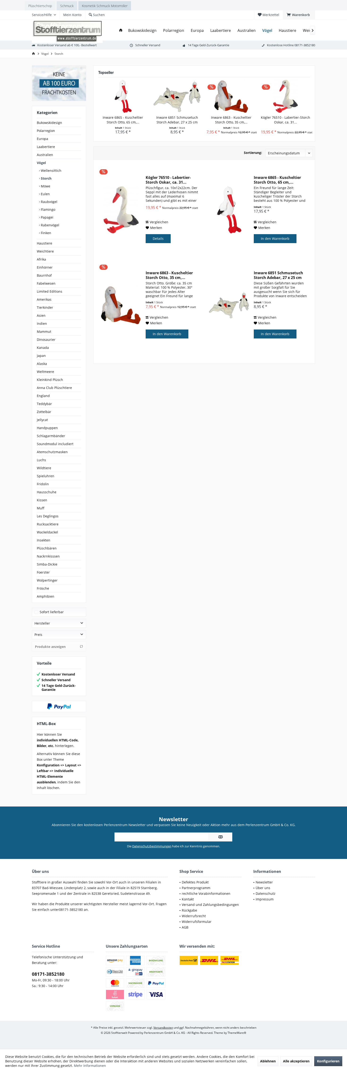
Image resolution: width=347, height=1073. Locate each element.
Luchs (41, 460)
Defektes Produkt (195, 882)
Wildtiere (44, 468)
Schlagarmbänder (51, 436)
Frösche (43, 588)
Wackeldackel (47, 532)
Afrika (41, 259)
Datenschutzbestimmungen (151, 846)
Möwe (45, 186)
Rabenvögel (49, 225)
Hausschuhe (46, 492)
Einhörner (45, 267)
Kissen (42, 500)
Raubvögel (48, 201)
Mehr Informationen (90, 1065)
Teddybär (44, 403)
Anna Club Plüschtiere (54, 387)
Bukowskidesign (49, 122)
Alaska (42, 363)
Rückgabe (189, 910)
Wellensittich (50, 170)
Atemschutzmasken (52, 452)
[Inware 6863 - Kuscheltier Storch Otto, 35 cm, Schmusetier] (231, 96)
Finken (45, 233)
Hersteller (42, 623)
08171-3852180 (48, 974)
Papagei (46, 217)
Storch (45, 178)
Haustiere (44, 243)
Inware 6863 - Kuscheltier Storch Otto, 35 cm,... (231, 119)
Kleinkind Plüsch (50, 379)
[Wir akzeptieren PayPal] (59, 706)
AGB (185, 927)
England (43, 395)
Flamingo (47, 209)
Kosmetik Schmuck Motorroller (104, 6)
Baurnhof (44, 275)
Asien (41, 315)
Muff (40, 508)
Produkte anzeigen (50, 646)
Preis (38, 634)
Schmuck (67, 6)
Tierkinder (45, 307)
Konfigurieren (328, 1061)
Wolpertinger (47, 580)
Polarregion (46, 130)
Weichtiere (45, 251)
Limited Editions (49, 291)
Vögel (41, 163)
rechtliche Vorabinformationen (206, 893)
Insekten (43, 540)
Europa (42, 138)
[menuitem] (299, 14)
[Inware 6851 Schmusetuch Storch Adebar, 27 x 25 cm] (177, 96)
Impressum (265, 899)
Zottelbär (44, 412)
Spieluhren (45, 476)
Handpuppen (47, 428)
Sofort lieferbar (52, 612)
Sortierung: (253, 152)
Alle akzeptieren (296, 1061)
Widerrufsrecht (194, 916)
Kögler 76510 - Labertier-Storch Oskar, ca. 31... (285, 119)
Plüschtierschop (40, 6)
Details (158, 238)
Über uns (263, 888)
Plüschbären (47, 548)
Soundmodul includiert (55, 444)
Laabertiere (46, 146)
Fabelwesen (46, 283)
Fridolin (43, 484)
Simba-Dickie (47, 564)
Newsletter (264, 882)
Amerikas (44, 299)
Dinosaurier (46, 339)
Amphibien (45, 596)
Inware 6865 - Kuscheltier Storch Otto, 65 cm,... (123, 119)
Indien (42, 323)
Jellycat (42, 420)
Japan (41, 355)
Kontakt (188, 899)
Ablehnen (268, 1061)
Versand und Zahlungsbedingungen (210, 904)
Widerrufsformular (197, 921)
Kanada (43, 347)
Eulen (45, 194)
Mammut (44, 331)
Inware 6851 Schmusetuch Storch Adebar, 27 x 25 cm (177, 119)
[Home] (121, 30)
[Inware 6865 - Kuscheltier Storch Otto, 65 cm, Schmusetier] (123, 96)
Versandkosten (163, 1028)
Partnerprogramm (196, 888)
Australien (45, 154)
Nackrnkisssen (48, 556)
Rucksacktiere (48, 524)
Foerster (43, 572)
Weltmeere (45, 371)
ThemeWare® (237, 1033)
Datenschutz (265, 893)
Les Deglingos (48, 516)
